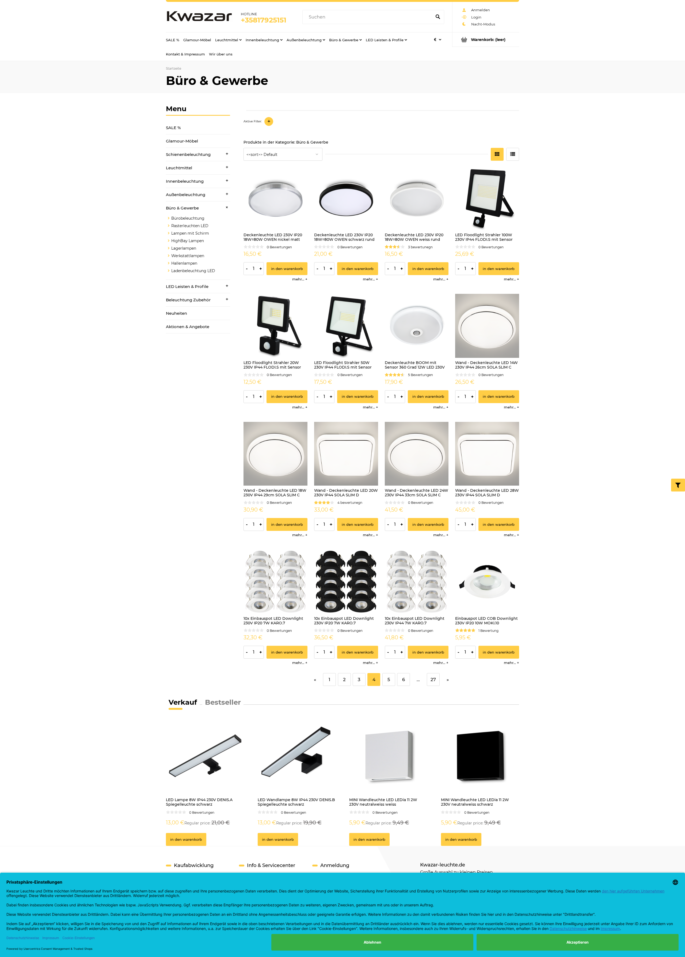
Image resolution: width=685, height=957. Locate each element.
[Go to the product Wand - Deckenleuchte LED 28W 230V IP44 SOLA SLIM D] (487, 454)
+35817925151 (263, 20)
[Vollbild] (512, 154)
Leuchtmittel (179, 167)
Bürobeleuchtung (187, 218)
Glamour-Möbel (182, 141)
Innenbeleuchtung (185, 181)
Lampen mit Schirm (190, 233)
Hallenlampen (184, 263)
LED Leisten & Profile (187, 286)
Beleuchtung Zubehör (188, 299)
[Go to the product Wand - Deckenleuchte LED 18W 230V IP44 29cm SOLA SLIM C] (275, 454)
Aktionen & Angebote (187, 326)
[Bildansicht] (497, 154)
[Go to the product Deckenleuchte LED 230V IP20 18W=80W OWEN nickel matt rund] (275, 198)
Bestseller (223, 702)
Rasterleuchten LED (189, 225)
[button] (299, 279)
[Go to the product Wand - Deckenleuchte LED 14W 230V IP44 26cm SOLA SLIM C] (487, 326)
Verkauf (183, 702)
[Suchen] (438, 17)
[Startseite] (199, 17)
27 (433, 679)
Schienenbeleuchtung (188, 154)
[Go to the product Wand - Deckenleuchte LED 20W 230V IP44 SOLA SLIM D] (346, 454)
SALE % (173, 127)
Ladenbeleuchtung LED (193, 270)
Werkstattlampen (187, 255)
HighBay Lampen (187, 240)
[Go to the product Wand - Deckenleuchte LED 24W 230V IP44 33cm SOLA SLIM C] (417, 454)
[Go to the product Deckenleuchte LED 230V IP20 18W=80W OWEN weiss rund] (417, 198)
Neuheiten (176, 313)
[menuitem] (172, 40)
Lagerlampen (183, 248)
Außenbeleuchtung (185, 194)
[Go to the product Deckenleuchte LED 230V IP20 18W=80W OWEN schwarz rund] (346, 198)
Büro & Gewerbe (182, 208)
